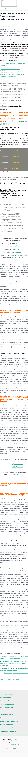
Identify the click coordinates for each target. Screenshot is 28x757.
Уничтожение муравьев (7, 704)
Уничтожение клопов (6, 697)
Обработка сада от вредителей (9, 721)
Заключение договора (6, 717)
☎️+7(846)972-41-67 (14, 742)
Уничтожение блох (5, 701)
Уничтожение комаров (6, 724)
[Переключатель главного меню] (4, 8)
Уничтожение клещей (6, 728)
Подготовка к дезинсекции (8, 731)
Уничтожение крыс (5, 711)
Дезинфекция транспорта (7, 714)
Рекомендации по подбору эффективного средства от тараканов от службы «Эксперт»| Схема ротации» (14, 663)
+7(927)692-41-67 (18, 252)
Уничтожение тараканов (7, 694)
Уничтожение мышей (6, 707)
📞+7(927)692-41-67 (14, 745)
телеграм (15, 257)
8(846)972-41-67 (17, 249)
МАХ (23, 257)
